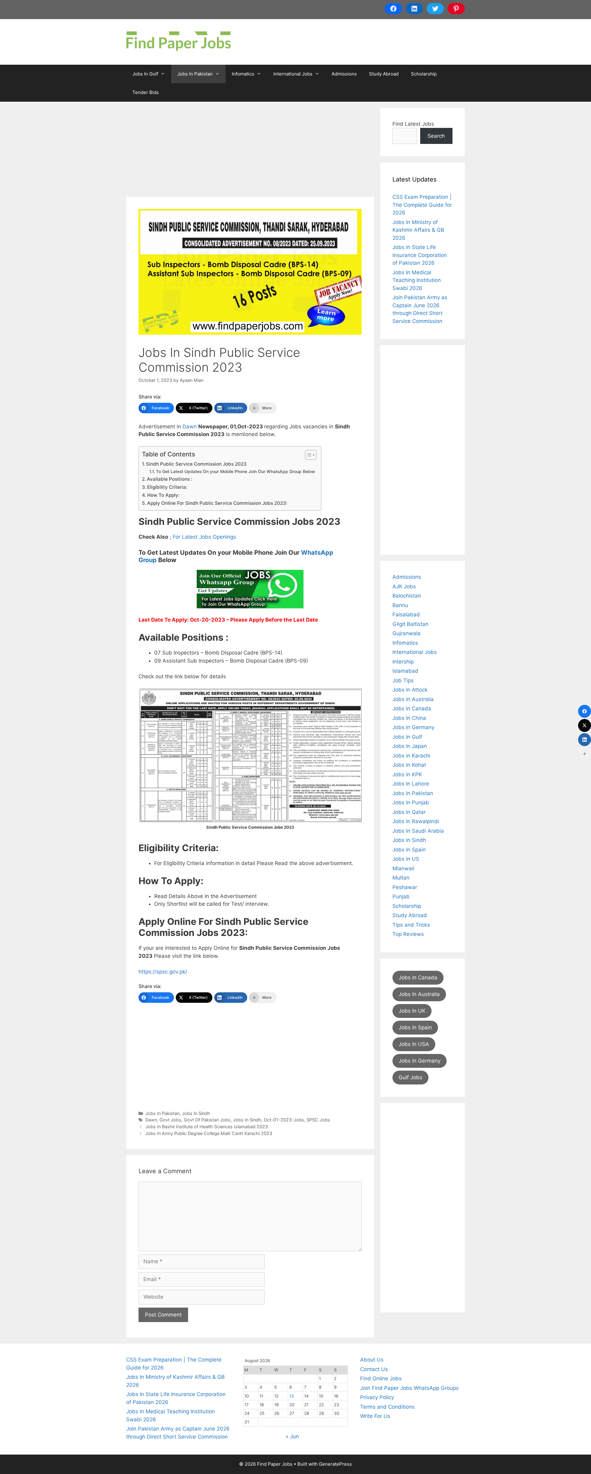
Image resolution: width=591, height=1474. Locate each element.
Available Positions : (169, 479)
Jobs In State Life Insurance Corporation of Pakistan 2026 (419, 255)
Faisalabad (406, 614)
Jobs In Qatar (409, 812)
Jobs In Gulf (145, 74)
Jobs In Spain (409, 850)
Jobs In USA (414, 1044)
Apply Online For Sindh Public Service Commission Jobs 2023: (217, 503)
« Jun (292, 1436)
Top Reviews (408, 934)
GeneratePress (335, 1464)
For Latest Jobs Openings (204, 537)
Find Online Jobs (381, 1378)
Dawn (190, 426)
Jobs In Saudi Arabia (418, 831)
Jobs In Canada (411, 708)
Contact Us (374, 1369)
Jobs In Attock (410, 690)
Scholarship (424, 74)
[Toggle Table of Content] (307, 455)
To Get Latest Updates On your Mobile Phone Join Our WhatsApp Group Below (235, 471)
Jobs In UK (412, 1011)
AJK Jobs (404, 586)
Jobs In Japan (409, 746)
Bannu (400, 605)
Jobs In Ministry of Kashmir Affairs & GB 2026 (418, 230)
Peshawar (404, 887)
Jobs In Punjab (410, 802)
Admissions (344, 74)
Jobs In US (405, 859)
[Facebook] (584, 711)
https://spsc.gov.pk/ (163, 972)
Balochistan (406, 596)
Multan (400, 878)
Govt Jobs (170, 1119)
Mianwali (403, 868)
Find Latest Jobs (413, 124)
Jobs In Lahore (410, 784)
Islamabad (405, 671)
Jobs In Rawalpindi (415, 821)
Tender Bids (145, 92)
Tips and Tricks (411, 925)
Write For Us (375, 1416)
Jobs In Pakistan (195, 74)
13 (291, 1396)
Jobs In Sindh (196, 1113)
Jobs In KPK (407, 774)
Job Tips (403, 680)
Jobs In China (409, 718)
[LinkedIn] (584, 739)
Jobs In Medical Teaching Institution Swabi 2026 (416, 280)
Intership (403, 662)
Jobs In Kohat (409, 765)
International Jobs (292, 74)
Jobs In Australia (413, 699)
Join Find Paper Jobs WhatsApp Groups (409, 1388)
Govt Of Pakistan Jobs (207, 1119)
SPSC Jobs (318, 1119)
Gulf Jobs (410, 1077)
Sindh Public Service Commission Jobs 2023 (196, 464)
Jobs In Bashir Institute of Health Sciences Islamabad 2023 (206, 1126)
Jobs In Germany (413, 727)
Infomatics (243, 74)
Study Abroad (384, 74)
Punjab (401, 896)
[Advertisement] (250, 151)
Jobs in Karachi (411, 756)
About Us (372, 1360)
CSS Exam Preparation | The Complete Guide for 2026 (422, 205)
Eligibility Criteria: (167, 487)
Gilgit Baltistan (410, 624)
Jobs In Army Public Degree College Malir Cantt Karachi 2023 (208, 1133)
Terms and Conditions (387, 1407)
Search (436, 136)
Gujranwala (406, 633)
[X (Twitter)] (584, 725)
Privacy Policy (377, 1397)
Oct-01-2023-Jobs (284, 1119)
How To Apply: (163, 495)
